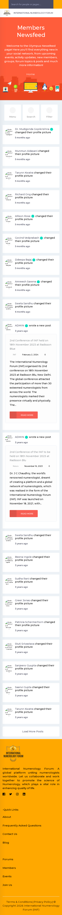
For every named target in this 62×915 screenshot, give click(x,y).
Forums (8, 859)
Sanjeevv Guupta (25, 665)
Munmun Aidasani (26, 150)
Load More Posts (32, 731)
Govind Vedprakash (27, 237)
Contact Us (10, 834)
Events (7, 876)
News (15, 466)
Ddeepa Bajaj (23, 259)
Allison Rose (22, 216)
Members (9, 868)
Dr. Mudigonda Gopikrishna (32, 129)
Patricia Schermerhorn (29, 622)
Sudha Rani (22, 578)
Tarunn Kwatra (24, 172)
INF (14, 354)
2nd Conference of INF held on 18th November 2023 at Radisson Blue (30, 344)
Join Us (7, 885)
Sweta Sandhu (24, 303)
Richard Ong (23, 194)
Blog (6, 842)
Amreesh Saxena (25, 281)
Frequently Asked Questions (22, 825)
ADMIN (19, 325)
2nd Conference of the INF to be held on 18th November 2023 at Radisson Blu (30, 456)
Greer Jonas (22, 600)
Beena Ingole (23, 556)
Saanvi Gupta (23, 687)
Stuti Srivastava (24, 643)
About (7, 817)
